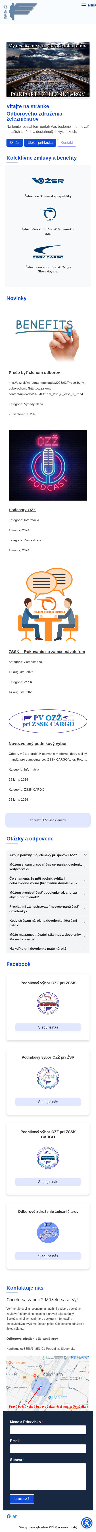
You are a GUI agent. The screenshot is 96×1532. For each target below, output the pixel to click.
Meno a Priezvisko (26, 1422)
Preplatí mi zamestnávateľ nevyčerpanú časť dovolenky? (44, 909)
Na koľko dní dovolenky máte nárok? (38, 948)
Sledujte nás (48, 1027)
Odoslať (22, 1499)
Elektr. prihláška (40, 142)
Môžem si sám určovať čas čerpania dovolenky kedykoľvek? (45, 866)
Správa (17, 1460)
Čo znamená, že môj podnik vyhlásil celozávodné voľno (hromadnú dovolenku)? (43, 881)
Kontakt (67, 142)
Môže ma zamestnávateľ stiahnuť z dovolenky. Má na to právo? (45, 937)
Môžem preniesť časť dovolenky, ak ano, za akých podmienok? (43, 895)
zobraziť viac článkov (48, 820)
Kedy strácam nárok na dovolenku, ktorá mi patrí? (43, 923)
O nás (14, 142)
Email (16, 1441)
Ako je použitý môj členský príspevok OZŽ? (43, 855)
